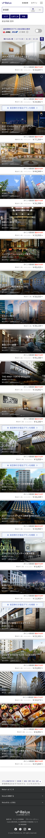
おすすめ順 (19, 39)
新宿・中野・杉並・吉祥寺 (32, 781)
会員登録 (25, 3)
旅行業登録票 (23, 824)
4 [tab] (23, 133)
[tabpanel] (22, 53)
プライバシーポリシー (32, 819)
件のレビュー (14, 62)
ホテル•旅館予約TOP (8, 781)
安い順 (35, 39)
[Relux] (7, 2)
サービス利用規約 (18, 819)
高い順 (28, 39)
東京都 (19, 781)
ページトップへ (40, 782)
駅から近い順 (8, 39)
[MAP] (41, 39)
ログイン (34, 3)
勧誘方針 (9, 819)
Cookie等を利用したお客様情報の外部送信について (22, 822)
